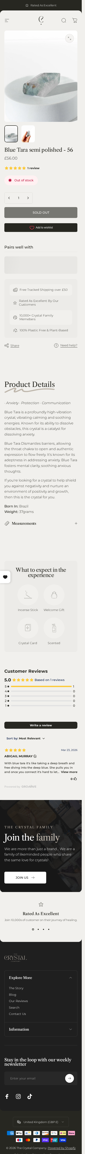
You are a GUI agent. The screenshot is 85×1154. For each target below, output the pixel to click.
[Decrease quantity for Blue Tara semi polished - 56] (9, 197)
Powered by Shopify (62, 1148)
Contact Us (17, 1014)
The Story (16, 988)
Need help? (68, 345)
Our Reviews (18, 1001)
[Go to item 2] (28, 133)
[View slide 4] (48, 929)
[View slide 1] (33, 929)
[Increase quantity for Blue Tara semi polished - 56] (27, 197)
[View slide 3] (43, 929)
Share (14, 345)
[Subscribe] (69, 1078)
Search (14, 1007)
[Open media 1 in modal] (69, 38)
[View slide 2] (38, 929)
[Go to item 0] (11, 133)
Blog (12, 995)
